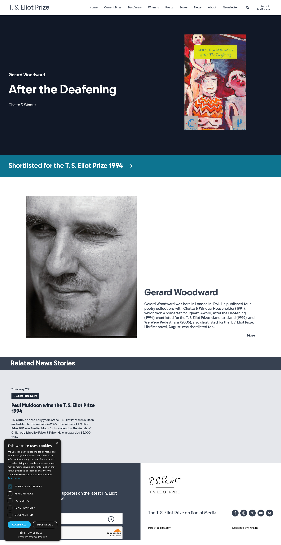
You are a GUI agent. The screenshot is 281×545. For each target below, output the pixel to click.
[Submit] (111, 519)
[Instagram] (243, 513)
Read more (14, 478)
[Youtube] (260, 513)
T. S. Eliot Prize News (25, 396)
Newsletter (230, 7)
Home (93, 7)
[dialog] (32, 490)
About (212, 7)
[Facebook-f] (235, 513)
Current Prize (113, 7)
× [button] (56, 442)
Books (183, 7)
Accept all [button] (19, 524)
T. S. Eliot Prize (29, 7)
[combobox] (249, 8)
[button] (32, 533)
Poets (169, 7)
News (197, 7)
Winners (153, 7)
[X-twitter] (252, 513)
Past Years (135, 7)
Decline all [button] (45, 524)
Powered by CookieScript (32, 537)
